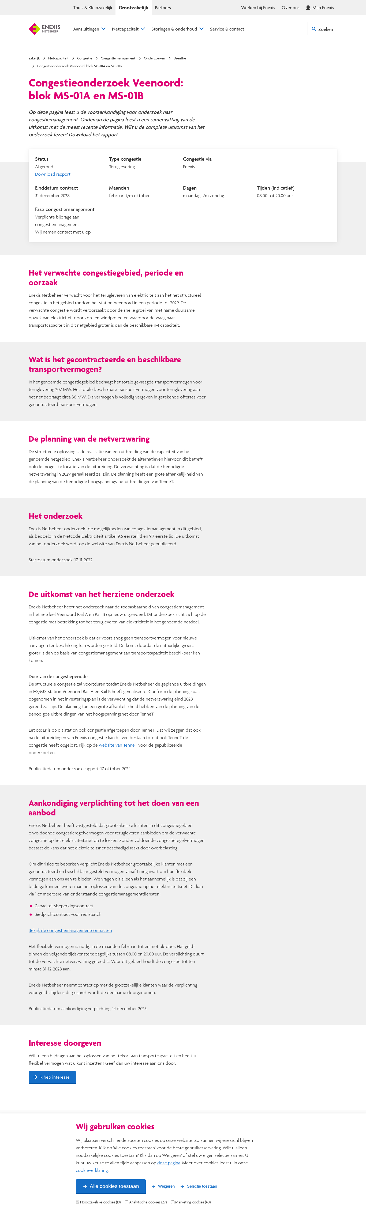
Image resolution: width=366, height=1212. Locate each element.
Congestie (84, 58)
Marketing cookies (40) (193, 1202)
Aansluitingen (86, 29)
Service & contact (227, 29)
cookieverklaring (92, 1170)
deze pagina (168, 1162)
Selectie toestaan (202, 1186)
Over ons (291, 7)
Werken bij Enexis (258, 7)
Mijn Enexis (323, 7)
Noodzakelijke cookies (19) (100, 1202)
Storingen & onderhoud (174, 29)
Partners (163, 7)
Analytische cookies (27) (148, 1202)
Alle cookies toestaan (114, 1186)
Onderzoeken (154, 58)
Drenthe (180, 58)
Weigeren (166, 1186)
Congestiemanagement (118, 58)
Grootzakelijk (133, 7)
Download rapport (52, 174)
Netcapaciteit (125, 29)
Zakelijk (34, 58)
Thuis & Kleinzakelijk (92, 7)
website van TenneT (118, 745)
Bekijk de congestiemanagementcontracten (70, 930)
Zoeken (325, 29)
